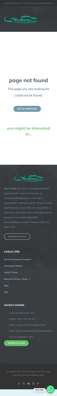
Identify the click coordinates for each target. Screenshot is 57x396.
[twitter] (24, 384)
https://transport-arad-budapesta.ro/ (33, 330)
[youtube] (28, 384)
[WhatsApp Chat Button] (50, 389)
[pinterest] (38, 384)
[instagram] (33, 384)
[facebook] (19, 384)
